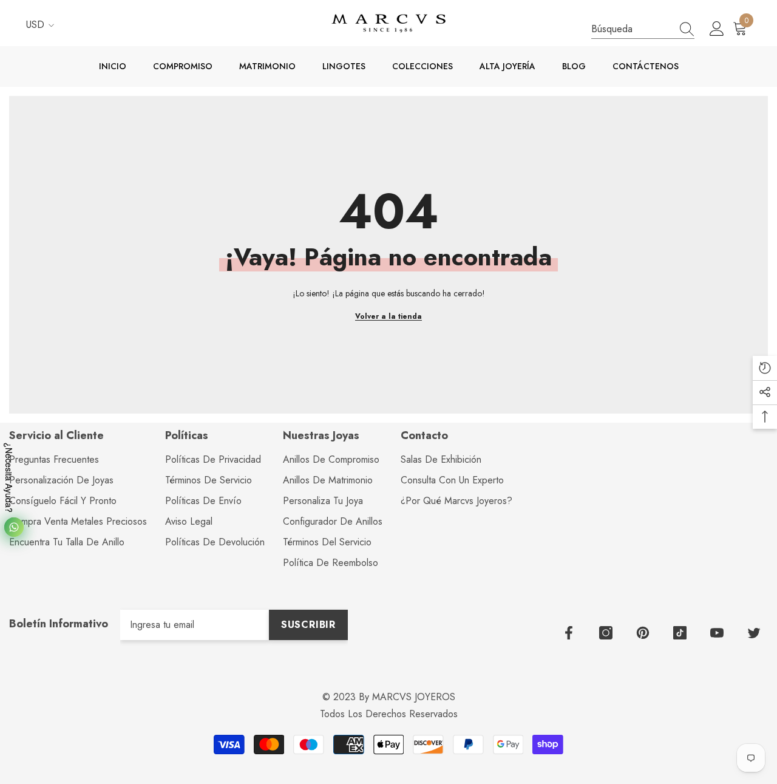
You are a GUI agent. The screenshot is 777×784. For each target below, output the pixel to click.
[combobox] (631, 28)
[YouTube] (717, 633)
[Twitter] (754, 633)
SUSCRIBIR (308, 625)
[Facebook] (569, 633)
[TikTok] (680, 633)
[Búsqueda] (642, 29)
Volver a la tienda (388, 316)
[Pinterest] (643, 633)
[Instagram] (606, 633)
